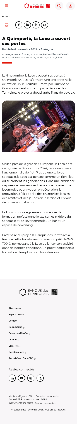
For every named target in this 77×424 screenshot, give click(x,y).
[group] (38, 126)
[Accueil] (37, 6)
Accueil (6, 16)
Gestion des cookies (45, 403)
